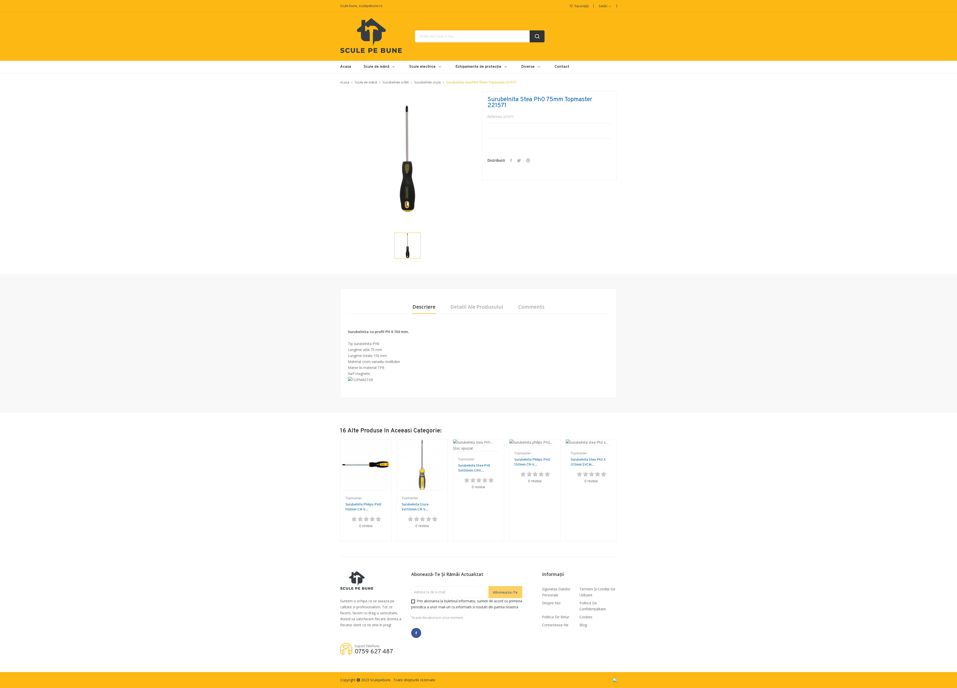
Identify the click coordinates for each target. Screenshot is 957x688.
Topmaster (353, 498)
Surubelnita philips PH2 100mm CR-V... (363, 507)
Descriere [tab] (423, 307)
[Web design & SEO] (615, 680)
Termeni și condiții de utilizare (597, 592)
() (581, 6)
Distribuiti (511, 160)
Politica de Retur (555, 617)
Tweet (519, 160)
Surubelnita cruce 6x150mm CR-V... (415, 507)
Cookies (585, 617)
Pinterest (528, 160)
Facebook (416, 633)
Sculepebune (381, 680)
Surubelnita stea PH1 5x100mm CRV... (474, 468)
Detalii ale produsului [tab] (476, 307)
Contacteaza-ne (555, 624)
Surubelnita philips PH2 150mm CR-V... (532, 462)
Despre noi (551, 603)
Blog (583, 624)
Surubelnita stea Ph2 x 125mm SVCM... (588, 462)
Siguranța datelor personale (556, 592)
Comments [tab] (531, 307)
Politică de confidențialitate (592, 606)
